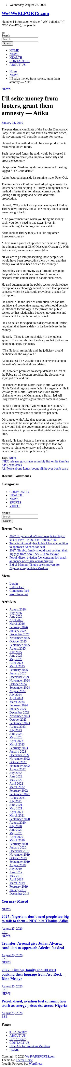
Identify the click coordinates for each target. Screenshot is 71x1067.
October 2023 (18, 719)
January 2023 (17, 751)
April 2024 (16, 698)
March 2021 (17, 815)
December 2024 (19, 677)
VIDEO (14, 506)
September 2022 (19, 765)
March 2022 (17, 787)
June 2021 (15, 804)
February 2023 (18, 748)
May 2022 (15, 780)
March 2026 (17, 623)
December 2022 (19, 755)
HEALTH (15, 57)
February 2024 (18, 705)
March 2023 (17, 744)
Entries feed (16, 587)
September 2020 (19, 819)
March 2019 (17, 883)
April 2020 (16, 836)
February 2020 (18, 844)
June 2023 (15, 733)
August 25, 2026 (12, 928)
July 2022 (15, 772)
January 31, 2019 (12, 122)
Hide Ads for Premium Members (29, 1046)
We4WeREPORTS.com (25, 13)
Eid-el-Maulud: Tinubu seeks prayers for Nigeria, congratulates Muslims (34, 566)
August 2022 (17, 769)
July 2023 (15, 730)
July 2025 (15, 652)
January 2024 (17, 709)
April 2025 (16, 662)
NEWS (14, 54)
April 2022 (16, 783)
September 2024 (19, 687)
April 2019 (16, 879)
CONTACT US (19, 61)
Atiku (12, 457)
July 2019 (15, 868)
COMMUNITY (19, 491)
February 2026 (18, 627)
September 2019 (19, 861)
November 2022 (19, 758)
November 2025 (19, 637)
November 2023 (19, 716)
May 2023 (15, 737)
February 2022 (18, 790)
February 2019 (18, 886)
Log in (13, 583)
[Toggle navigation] (3, 33)
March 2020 (17, 840)
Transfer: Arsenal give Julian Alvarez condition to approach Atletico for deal (38, 545)
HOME (14, 50)
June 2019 (15, 872)
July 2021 (15, 801)
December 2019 (19, 851)
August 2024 (17, 691)
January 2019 (17, 890)
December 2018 (19, 893)
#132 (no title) (18, 1032)
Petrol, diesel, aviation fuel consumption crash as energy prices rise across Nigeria (37, 559)
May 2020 (15, 833)
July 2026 (15, 613)
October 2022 (18, 762)
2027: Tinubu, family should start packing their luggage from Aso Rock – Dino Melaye (38, 552)
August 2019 (17, 865)
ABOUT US (17, 64)
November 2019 (19, 854)
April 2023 (16, 741)
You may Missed (15, 901)
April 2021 (16, 812)
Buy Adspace (17, 1039)
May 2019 (15, 876)
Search (6, 35)
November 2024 (19, 680)
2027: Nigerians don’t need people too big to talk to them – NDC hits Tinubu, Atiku (37, 537)
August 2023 (17, 726)
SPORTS (15, 502)
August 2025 (17, 648)
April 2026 (16, 620)
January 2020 (17, 847)
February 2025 (18, 669)
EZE (4, 932)
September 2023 (19, 723)
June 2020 (15, 829)
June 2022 (15, 776)
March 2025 (17, 666)
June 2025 (15, 655)
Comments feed (19, 590)
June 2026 (15, 616)
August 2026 (17, 609)
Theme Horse (24, 1060)
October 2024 (18, 684)
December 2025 (19, 634)
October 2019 (18, 858)
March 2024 (17, 701)
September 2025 (19, 645)
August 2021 (17, 797)
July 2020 (15, 826)
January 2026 (17, 630)
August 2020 (17, 822)
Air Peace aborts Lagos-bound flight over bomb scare (35, 468)
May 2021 (15, 808)
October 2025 (18, 641)
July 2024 (15, 694)
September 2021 (19, 794)
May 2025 (15, 659)
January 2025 (17, 673)
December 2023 (19, 712)
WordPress (35, 1063)
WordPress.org (18, 594)
